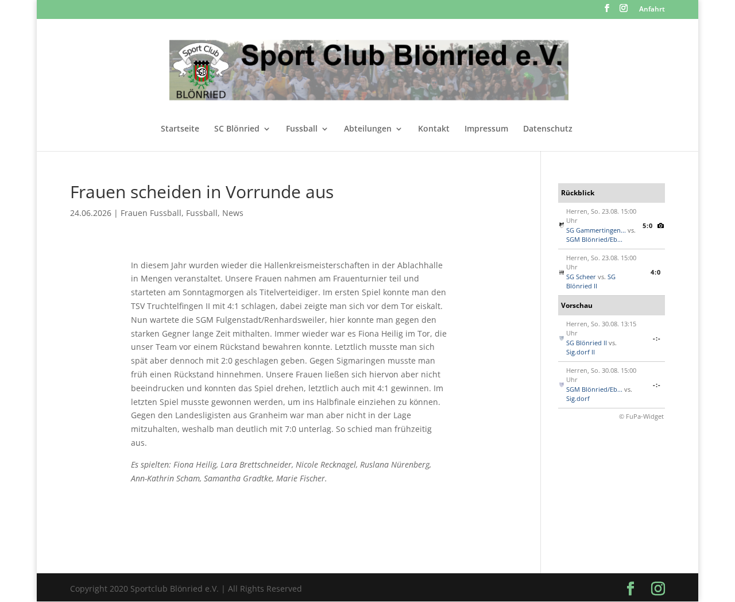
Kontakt (434, 129)
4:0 (656, 272)
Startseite (180, 129)
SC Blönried (237, 129)
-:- (657, 338)
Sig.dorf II (580, 352)
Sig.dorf (578, 398)
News (232, 212)
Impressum (486, 129)
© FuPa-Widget (641, 416)
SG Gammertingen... (596, 230)
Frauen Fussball (151, 212)
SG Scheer (581, 276)
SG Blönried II (591, 281)
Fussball (302, 129)
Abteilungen (368, 129)
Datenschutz (547, 129)
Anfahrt (652, 10)
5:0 (648, 225)
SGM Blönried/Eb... (594, 239)
